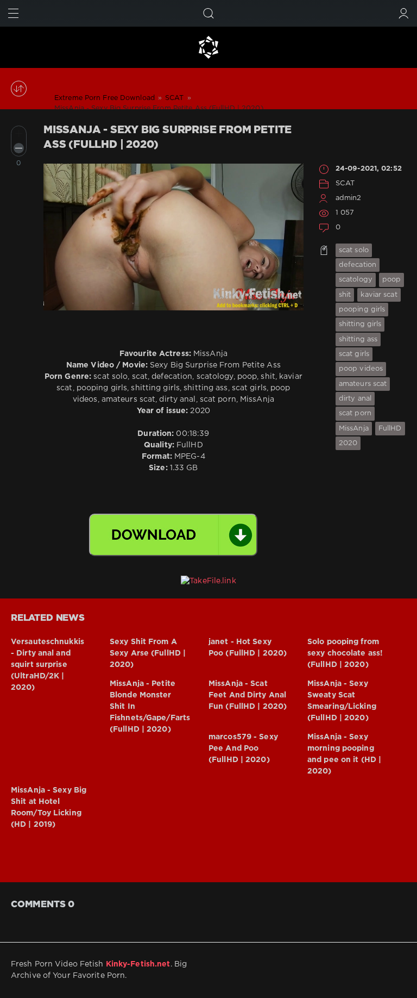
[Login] (403, 13)
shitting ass (358, 339)
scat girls (354, 354)
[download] (173, 535)
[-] (18, 148)
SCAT (345, 183)
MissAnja (354, 429)
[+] (18, 133)
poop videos (361, 369)
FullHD (390, 429)
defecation (357, 265)
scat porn (355, 413)
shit (345, 295)
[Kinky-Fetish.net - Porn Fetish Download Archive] (208, 47)
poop (391, 280)
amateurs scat (363, 384)
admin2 (349, 198)
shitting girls (360, 324)
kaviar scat (379, 295)
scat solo (354, 250)
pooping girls (362, 310)
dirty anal (355, 399)
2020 (348, 443)
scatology (355, 280)
